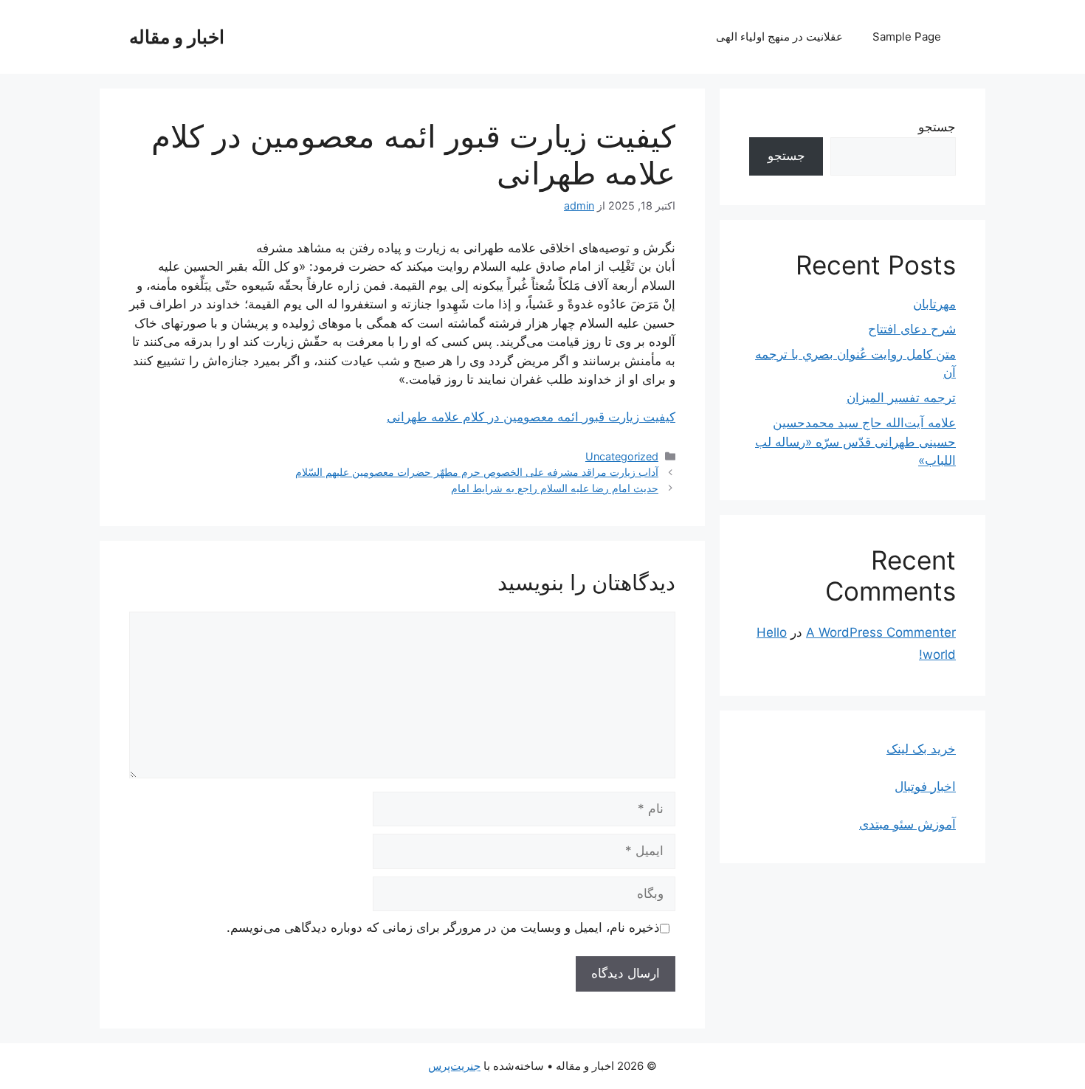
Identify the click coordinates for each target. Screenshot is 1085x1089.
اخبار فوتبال (925, 786)
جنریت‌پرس (454, 1066)
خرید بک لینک (921, 748)
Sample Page (906, 37)
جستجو (937, 127)
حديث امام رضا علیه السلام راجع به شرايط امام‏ (554, 488)
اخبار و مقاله (176, 37)
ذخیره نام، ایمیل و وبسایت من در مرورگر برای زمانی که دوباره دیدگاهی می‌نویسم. (443, 927)
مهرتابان (934, 304)
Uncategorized (621, 456)
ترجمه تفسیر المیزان (901, 397)
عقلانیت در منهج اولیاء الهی (779, 37)
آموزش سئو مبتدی (907, 824)
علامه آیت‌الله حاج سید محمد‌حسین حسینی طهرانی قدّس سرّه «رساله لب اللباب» (855, 441)
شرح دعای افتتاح (912, 329)
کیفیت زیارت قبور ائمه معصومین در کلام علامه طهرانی (531, 416)
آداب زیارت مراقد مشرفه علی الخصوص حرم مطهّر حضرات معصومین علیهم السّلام (476, 472)
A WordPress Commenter (881, 632)
